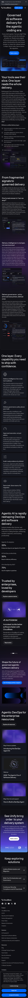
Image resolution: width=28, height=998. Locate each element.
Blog (3, 947)
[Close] (26, 974)
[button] (11, 653)
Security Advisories (6, 955)
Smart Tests (4, 920)
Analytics (4, 925)
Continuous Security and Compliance (11, 940)
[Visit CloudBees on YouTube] (9, 904)
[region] (14, 985)
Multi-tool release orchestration (9, 938)
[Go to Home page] (6, 8)
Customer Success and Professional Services (13, 962)
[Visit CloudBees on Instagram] (6, 904)
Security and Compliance (8, 915)
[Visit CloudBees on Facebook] (2, 904)
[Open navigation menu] (25, 7)
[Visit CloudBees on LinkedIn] (15, 904)
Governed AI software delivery (9, 935)
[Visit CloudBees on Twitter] (12, 904)
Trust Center (5, 952)
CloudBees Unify (6, 910)
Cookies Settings (14, 986)
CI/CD (3, 913)
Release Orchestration (7, 923)
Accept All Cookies (14, 995)
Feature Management (7, 918)
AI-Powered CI (5, 933)
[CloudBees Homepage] (6, 900)
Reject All (14, 990)
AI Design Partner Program (8, 950)
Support (4, 960)
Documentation (5, 957)
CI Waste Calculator (6, 965)
